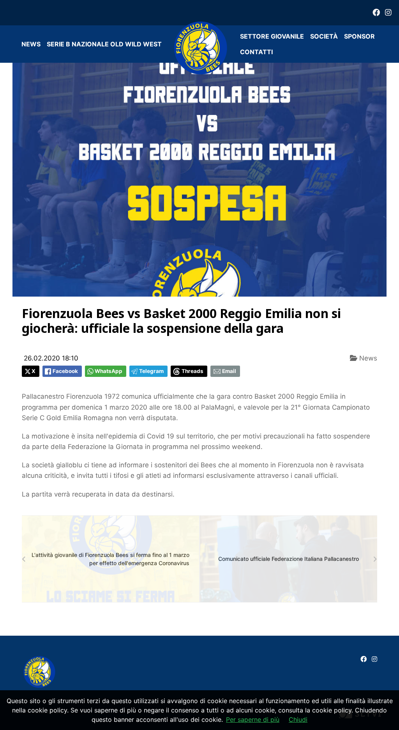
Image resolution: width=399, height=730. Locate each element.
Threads (192, 371)
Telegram (151, 371)
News (31, 44)
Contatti (256, 52)
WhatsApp (108, 371)
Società (324, 36)
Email (229, 371)
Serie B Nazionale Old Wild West (104, 44)
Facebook (65, 371)
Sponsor (359, 36)
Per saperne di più (252, 719)
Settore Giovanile (272, 36)
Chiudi (298, 719)
